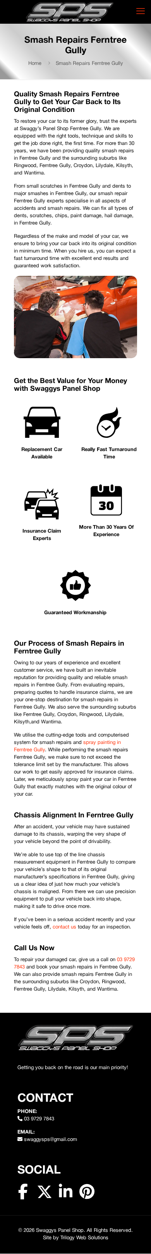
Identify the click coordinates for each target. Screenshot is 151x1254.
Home (34, 63)
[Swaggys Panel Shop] (69, 11)
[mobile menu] (140, 11)
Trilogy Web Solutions (84, 1238)
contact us (64, 927)
